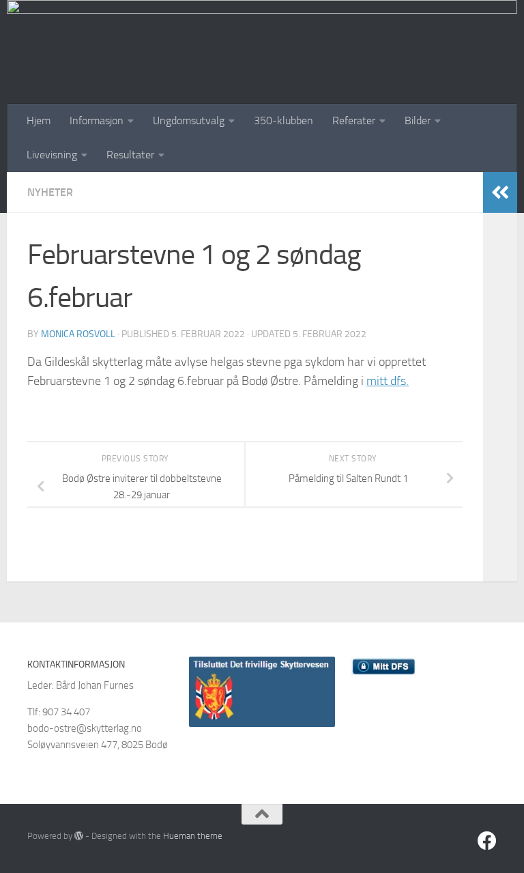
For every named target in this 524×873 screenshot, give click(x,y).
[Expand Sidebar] (500, 192)
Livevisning (52, 154)
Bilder (418, 120)
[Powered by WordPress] (78, 835)
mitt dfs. (387, 380)
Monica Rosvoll (78, 334)
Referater (353, 120)
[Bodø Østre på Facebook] (487, 840)
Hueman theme (192, 836)
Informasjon (96, 120)
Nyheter (50, 192)
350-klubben (283, 120)
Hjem (38, 120)
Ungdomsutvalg (188, 120)
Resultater (130, 154)
